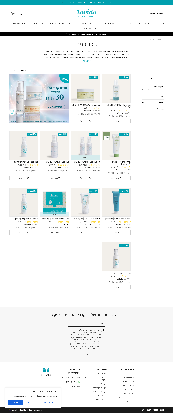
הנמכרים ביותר (143, 23)
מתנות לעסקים (129, 401)
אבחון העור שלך (128, 385)
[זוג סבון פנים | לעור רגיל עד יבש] (85, 145)
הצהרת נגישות (101, 396)
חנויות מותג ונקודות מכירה (125, 397)
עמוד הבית (160, 40)
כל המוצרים (159, 23)
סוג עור (161, 103)
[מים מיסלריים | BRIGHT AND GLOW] (116, 88)
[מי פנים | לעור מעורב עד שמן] (24, 202)
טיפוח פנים (127, 23)
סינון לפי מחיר (153, 88)
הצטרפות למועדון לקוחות (125, 393)
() (14, 14)
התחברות (160, 14)
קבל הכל (15, 402)
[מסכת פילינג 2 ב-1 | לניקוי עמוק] (85, 202)
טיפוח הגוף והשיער (107, 23)
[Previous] (110, 2)
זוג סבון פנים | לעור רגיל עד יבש (87, 162)
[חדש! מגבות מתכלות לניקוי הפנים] (54, 202)
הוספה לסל (115, 121)
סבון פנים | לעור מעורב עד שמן (25, 162)
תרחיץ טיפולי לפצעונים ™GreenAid (121, 163)
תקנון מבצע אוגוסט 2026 (97, 392)
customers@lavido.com (68, 377)
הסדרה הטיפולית (85, 23)
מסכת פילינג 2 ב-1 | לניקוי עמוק (87, 219)
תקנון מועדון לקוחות (100, 388)
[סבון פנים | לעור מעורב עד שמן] (24, 145)
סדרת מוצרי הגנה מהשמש (60, 23)
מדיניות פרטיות (101, 400)
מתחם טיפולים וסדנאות (88, 28)
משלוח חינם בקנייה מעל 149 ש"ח (75, 2)
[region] (33, 397)
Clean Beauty (128, 381)
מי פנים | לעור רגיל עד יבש (120, 273)
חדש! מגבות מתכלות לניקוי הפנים (55, 219)
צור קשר (74, 386)
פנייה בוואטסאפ (72, 382)
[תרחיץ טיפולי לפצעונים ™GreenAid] (116, 145)
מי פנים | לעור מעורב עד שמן (26, 219)
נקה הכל (160, 109)
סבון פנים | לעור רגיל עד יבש (57, 162)
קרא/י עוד (86, 61)
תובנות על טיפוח (128, 389)
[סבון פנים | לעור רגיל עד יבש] (54, 145)
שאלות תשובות (101, 373)
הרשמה (152, 14)
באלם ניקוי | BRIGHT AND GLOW (86, 105)
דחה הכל (29, 402)
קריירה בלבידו (129, 373)
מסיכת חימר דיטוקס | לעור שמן (118, 219)
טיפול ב (161, 96)
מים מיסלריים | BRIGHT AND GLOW (119, 106)
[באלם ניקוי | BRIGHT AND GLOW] (85, 88)
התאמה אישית (47, 402)
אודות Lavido (129, 377)
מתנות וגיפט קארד (19, 23)
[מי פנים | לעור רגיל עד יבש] (116, 256)
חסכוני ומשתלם (38, 23)
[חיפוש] (20, 14)
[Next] (62, 2)
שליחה (86, 354)
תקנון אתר (103, 384)
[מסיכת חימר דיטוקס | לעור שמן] (116, 202)
